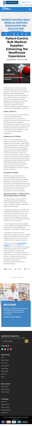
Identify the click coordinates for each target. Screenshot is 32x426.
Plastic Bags (4, 371)
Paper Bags (4, 368)
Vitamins (3, 374)
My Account (5, 386)
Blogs (2, 377)
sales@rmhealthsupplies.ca (14, 5)
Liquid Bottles (5, 365)
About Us (4, 401)
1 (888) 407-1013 (25, 2)
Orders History (5, 389)
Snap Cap (4, 363)
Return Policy (5, 407)
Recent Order (5, 392)
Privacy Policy (5, 404)
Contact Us (4, 412)
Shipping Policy (6, 410)
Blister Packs (5, 360)
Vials (2, 357)
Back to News (17, 277)
